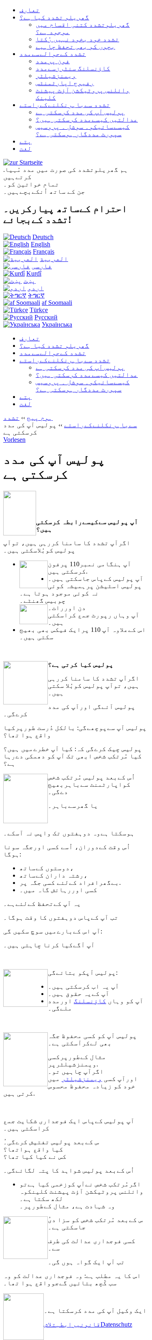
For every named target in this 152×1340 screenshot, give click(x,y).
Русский (46, 317)
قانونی (88, 1324)
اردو (36, 288)
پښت (30, 280)
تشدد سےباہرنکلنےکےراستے (70, 421)
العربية (54, 258)
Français (43, 251)
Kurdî (33, 273)
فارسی (42, 266)
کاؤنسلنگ (90, 1001)
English (40, 244)
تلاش (50, 1324)
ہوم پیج (40, 417)
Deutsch (43, 236)
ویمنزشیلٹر (82, 1078)
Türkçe (39, 309)
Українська (57, 324)
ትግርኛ (36, 295)
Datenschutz (116, 1324)
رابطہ (66, 1324)
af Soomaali (57, 302)
